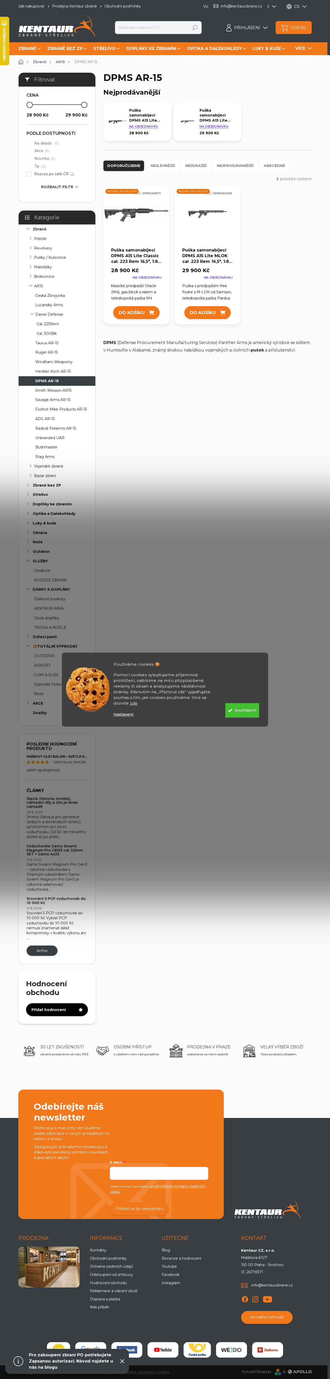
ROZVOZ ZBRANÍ (50, 580)
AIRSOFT (42, 665)
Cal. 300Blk (47, 333)
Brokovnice (44, 276)
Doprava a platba (105, 1299)
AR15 (38, 286)
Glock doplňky (46, 618)
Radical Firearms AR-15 (55, 428)
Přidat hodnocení (48, 1009)
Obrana (40, 532)
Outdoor (41, 551)
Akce (41, 150)
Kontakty (98, 1250)
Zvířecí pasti (45, 636)
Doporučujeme (123, 165)
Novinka (44, 158)
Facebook (170, 1274)
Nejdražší (196, 165)
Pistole (40, 238)
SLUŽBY (40, 561)
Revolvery (43, 248)
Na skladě (46, 143)
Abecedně (274, 165)
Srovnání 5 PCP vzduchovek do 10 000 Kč (56, 900)
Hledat (195, 27)
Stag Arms (44, 456)
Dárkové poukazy (49, 599)
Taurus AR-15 (46, 343)
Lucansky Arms (49, 305)
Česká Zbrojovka (50, 295)
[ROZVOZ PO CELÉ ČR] (136, 217)
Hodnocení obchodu (108, 1283)
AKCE (38, 703)
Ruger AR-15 (46, 352)
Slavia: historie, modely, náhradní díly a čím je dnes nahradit (52, 802)
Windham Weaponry (54, 362)
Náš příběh (99, 1307)
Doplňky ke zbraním (52, 504)
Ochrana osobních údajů (111, 1266)
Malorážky (43, 267)
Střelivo (40, 494)
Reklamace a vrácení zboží (113, 1291)
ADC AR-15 (45, 418)
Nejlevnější (163, 165)
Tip (39, 166)
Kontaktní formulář (267, 1317)
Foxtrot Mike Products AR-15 (61, 409)
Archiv (42, 950)
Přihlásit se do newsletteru (139, 1208)
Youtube (169, 1266)
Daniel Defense (49, 314)
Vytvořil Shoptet (256, 1371)
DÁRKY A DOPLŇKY (51, 589)
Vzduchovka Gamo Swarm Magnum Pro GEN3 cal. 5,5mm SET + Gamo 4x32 (55, 850)
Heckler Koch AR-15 (53, 371)
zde (134, 703)
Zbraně (39, 229)
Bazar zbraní (45, 475)
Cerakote (42, 570)
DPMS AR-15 (47, 381)
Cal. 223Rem (48, 324)
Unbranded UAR (49, 438)
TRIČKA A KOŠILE (50, 627)
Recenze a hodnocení (181, 1258)
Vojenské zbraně (48, 466)
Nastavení (123, 714)
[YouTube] (267, 1298)
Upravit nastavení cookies (146, 1372)
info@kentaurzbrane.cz (272, 1285)
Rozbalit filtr (57, 187)
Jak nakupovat (31, 6)
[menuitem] (30, 48)
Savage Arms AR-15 (52, 399)
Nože (38, 542)
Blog (166, 1250)
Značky (40, 713)
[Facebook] (245, 1298)
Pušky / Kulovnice (50, 257)
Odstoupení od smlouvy (111, 1274)
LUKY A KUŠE (46, 675)
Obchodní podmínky (122, 6)
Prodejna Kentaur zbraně (74, 6)
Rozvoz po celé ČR (53, 174)
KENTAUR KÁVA (48, 608)
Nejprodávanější (235, 165)
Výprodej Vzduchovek (53, 684)
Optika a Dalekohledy (54, 513)
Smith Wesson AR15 (53, 390)
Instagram (171, 1283)
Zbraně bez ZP (47, 485)
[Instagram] (255, 1298)
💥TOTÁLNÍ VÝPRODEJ (55, 646)
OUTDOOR (44, 656)
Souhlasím (245, 710)
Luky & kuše (44, 523)
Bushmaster (46, 447)
